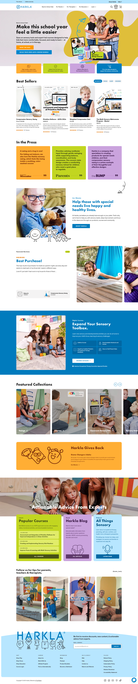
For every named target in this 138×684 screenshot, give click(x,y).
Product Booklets (65, 664)
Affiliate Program (43, 664)
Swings (22, 430)
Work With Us (42, 661)
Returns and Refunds (88, 666)
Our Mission (74, 465)
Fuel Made (38, 680)
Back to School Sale (47, 7)
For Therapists (71, 7)
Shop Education (20, 664)
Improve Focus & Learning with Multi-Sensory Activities (38, 550)
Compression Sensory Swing (26, 119)
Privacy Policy (108, 666)
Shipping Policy (108, 661)
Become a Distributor (66, 666)
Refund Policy (108, 658)
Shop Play (19, 658)
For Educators (83, 7)
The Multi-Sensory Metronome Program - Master (108, 120)
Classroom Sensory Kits (100, 430)
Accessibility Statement (110, 672)
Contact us (85, 664)
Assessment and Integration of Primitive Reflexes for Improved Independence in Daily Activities (37, 536)
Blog (61, 658)
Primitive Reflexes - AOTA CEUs (54, 119)
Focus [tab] (105, 81)
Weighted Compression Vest (80, 119)
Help (119, 2)
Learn (93, 7)
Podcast (62, 661)
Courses (58, 430)
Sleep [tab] (111, 81)
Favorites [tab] (98, 81)
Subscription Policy (109, 664)
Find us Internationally (44, 666)
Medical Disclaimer (109, 669)
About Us (40, 658)
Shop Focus (19, 661)
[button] (134, 680)
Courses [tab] (118, 81)
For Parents (59, 7)
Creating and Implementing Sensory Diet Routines (36, 543)
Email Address (77, 642)
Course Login (20, 666)
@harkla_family (117, 571)
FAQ (83, 658)
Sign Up (116, 646)
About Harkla (112, 2)
